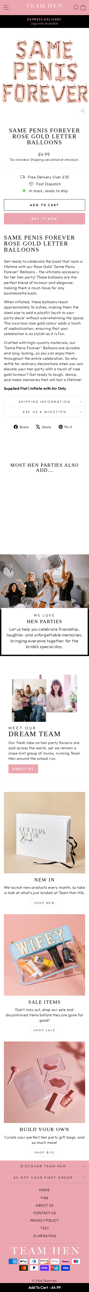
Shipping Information (44, 401)
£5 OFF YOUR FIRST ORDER (43, 1177)
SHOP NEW (44, 903)
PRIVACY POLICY (44, 1220)
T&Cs (44, 1228)
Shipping (36, 160)
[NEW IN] (44, 832)
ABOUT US (23, 769)
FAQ (44, 1198)
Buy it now (44, 219)
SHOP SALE (44, 1030)
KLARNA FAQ (44, 1236)
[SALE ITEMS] (44, 955)
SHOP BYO (44, 1152)
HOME (44, 1190)
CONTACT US (44, 1213)
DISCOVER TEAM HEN (43, 1166)
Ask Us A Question (45, 412)
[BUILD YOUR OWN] (44, 1082)
